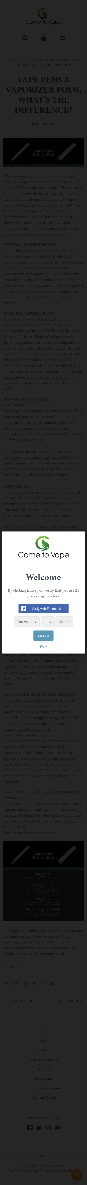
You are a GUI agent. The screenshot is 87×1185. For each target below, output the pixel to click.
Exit (43, 647)
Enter (43, 636)
